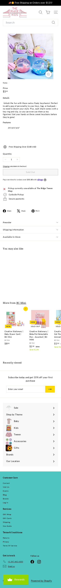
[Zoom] (48, 74)
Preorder (7, 222)
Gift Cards (7, 518)
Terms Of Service (10, 546)
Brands (6, 499)
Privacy (6, 542)
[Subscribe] (50, 389)
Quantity (7, 154)
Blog (4, 495)
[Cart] (48, 12)
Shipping (6, 166)
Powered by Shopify (41, 580)
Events (5, 491)
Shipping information (13, 229)
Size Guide (7, 526)
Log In (5, 503)
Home (5, 83)
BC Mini (21, 303)
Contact (6, 483)
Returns (6, 538)
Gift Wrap (7, 514)
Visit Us (6, 487)
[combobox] (30, 22)
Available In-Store (12, 237)
